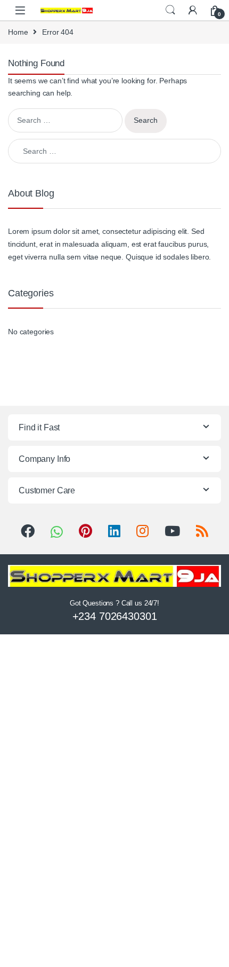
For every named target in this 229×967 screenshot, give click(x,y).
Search (170, 10)
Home (18, 32)
